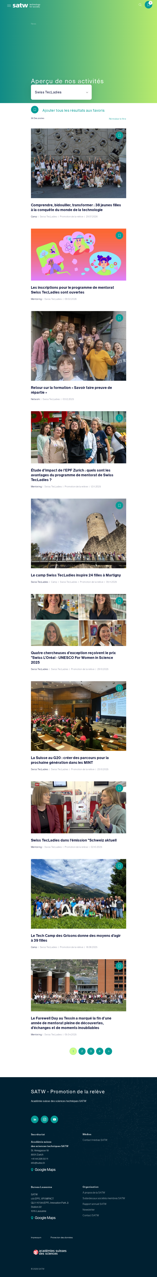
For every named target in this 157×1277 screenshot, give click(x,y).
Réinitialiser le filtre (117, 119)
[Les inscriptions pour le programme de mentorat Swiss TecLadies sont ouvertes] (78, 264)
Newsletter (89, 1209)
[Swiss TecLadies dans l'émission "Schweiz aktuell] (78, 814)
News (33, 24)
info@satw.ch (38, 1162)
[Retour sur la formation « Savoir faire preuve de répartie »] (78, 355)
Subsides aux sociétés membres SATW (104, 1198)
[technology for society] (21, 5)
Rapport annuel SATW (95, 1204)
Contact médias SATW (95, 1140)
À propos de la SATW (94, 1192)
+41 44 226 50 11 (39, 1158)
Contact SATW (91, 1215)
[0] (150, 5)
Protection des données (62, 1237)
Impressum (36, 1237)
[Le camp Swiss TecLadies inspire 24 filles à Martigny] (78, 541)
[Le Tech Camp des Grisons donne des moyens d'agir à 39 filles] (78, 903)
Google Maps (45, 1170)
